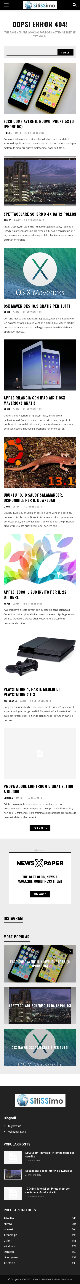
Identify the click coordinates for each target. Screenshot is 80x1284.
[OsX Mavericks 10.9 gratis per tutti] (40, 273)
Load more (39, 828)
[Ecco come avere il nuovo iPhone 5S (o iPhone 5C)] (40, 88)
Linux (7, 506)
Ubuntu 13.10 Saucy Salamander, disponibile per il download (33, 497)
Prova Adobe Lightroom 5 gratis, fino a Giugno (38, 788)
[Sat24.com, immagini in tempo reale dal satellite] (13, 1157)
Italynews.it (14, 1126)
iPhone (8, 133)
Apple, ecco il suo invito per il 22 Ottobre (35, 594)
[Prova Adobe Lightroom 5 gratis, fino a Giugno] (40, 753)
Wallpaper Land (16, 1131)
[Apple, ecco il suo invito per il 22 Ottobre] (40, 559)
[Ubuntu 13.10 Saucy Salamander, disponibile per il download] (40, 462)
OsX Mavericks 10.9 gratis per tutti (37, 306)
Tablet (8, 220)
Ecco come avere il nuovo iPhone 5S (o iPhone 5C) (39, 124)
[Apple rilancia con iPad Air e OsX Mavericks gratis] (40, 364)
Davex (18, 132)
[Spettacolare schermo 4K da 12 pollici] (40, 181)
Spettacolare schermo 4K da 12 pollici (40, 214)
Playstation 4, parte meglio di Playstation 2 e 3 (32, 691)
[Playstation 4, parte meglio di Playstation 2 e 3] (40, 656)
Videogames (10, 701)
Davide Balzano (63, 1279)
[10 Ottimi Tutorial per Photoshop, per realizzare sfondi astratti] (13, 1193)
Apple (7, 312)
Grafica (8, 798)
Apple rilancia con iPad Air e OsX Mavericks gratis (34, 400)
